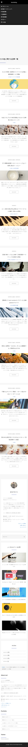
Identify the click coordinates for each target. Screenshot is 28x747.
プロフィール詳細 (22, 523)
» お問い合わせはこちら (5, 705)
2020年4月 (5, 661)
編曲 (17, 305)
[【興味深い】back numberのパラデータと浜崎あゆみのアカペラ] (14, 312)
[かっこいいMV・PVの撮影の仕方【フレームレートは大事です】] (14, 557)
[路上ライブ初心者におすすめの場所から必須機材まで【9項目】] (14, 608)
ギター (17, 213)
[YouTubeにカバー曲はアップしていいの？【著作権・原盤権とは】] (14, 575)
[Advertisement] (14, 40)
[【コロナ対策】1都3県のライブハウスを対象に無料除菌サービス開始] (14, 84)
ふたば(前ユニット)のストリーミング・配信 (9, 723)
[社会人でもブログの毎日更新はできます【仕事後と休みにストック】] (14, 130)
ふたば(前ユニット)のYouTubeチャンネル (9, 726)
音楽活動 (18, 76)
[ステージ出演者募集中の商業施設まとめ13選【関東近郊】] (14, 592)
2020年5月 (5, 658)
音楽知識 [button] (4, 16)
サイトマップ (23, 527)
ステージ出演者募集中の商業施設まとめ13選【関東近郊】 (14, 599)
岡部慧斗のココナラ (5, 729)
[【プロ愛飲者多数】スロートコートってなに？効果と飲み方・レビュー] (14, 175)
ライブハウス (13, 76)
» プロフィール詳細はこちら (6, 703)
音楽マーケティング (17, 259)
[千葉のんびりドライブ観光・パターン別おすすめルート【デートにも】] (14, 404)
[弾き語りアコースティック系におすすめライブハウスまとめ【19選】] (14, 625)
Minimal (11, 744)
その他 (4, 22)
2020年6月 (5, 655)
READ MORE (14, 100)
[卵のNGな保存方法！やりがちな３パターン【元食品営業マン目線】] (14, 449)
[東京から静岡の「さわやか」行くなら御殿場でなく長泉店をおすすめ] (14, 358)
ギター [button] (3, 19)
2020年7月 (5, 652)
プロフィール (5, 6)
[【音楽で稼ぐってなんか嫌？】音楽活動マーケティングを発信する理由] (14, 267)
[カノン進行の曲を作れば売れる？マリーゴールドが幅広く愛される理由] (14, 221)
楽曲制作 (14, 305)
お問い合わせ (23, 525)
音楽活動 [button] (4, 11)
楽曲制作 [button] (4, 14)
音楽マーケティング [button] (7, 9)
